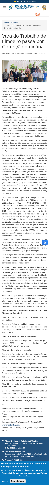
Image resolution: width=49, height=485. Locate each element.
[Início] (21, 7)
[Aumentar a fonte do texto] (18, 1)
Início (6, 23)
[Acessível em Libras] (24, 1)
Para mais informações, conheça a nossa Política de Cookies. (24, 474)
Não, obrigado (17, 481)
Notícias (14, 23)
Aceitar (5, 481)
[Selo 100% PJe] (38, 14)
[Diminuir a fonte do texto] (22, 1)
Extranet (32, 2)
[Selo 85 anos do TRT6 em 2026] (38, 6)
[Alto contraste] (27, 1)
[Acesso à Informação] (15, 1)
